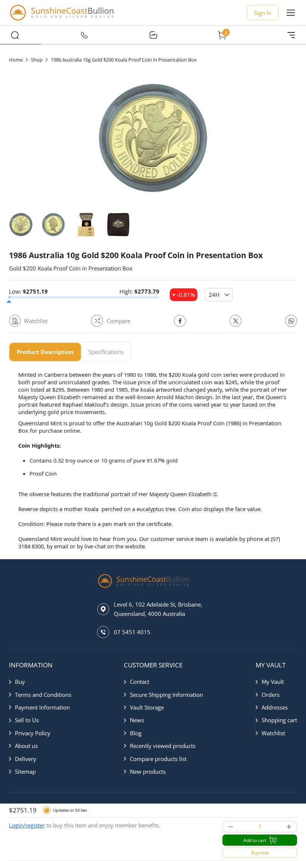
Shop (37, 59)
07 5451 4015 (132, 632)
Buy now (260, 852)
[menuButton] (290, 12)
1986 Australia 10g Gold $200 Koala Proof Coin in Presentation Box (124, 59)
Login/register (27, 825)
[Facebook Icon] (180, 321)
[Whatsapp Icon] (291, 321)
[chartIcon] (153, 35)
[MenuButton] (291, 35)
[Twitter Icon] (235, 321)
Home (16, 59)
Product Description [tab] (45, 352)
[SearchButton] (15, 35)
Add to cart (254, 840)
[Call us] (84, 35)
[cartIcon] (222, 35)
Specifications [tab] (106, 352)
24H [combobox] (214, 294)
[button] (40, 681)
